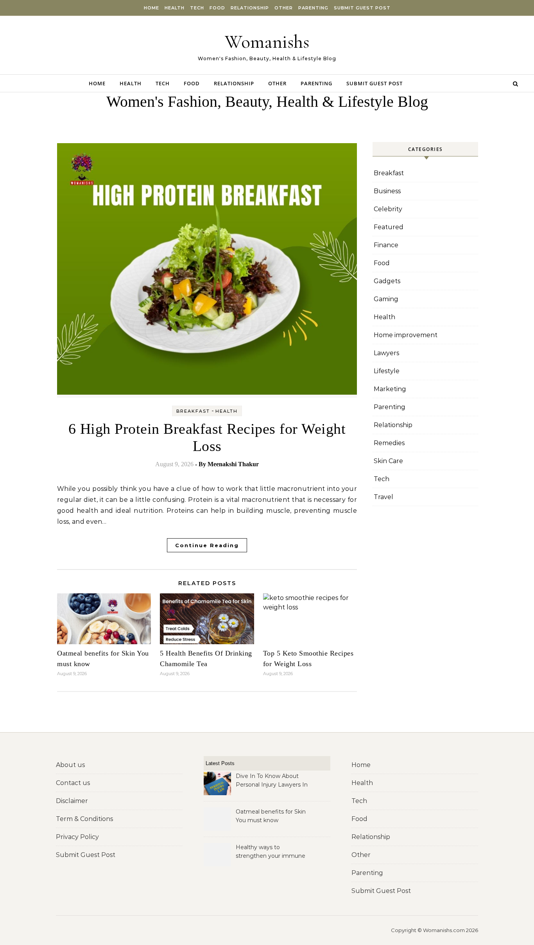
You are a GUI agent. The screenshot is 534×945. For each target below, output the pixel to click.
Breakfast (193, 411)
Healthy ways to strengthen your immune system (270, 852)
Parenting (313, 8)
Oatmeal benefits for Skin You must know (271, 816)
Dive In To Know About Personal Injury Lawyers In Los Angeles (272, 781)
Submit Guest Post (362, 8)
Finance (386, 245)
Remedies (389, 443)
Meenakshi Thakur (233, 464)
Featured (388, 227)
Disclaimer (72, 801)
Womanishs (267, 42)
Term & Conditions (84, 819)
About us (70, 765)
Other (283, 8)
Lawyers (386, 353)
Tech (197, 8)
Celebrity (388, 209)
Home (151, 8)
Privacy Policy (77, 837)
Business (387, 191)
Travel (383, 497)
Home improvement (405, 335)
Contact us (73, 783)
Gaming (386, 299)
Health (175, 8)
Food (217, 8)
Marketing (390, 389)
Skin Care (388, 461)
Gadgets (387, 281)
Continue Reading (207, 545)
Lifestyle (387, 371)
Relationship (250, 8)
